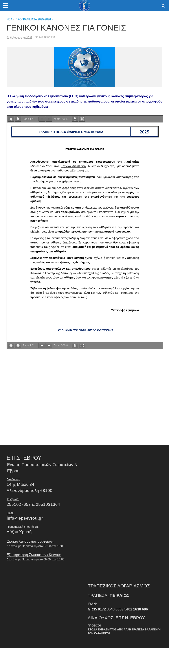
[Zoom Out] (42, 119)
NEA (10, 19)
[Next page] (18, 119)
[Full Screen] (82, 119)
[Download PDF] (75, 119)
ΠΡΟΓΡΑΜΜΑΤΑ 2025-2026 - (34, 19)
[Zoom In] (49, 119)
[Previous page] (11, 119)
